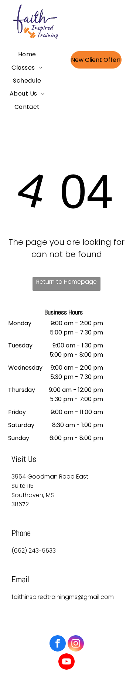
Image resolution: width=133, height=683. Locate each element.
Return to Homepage (66, 281)
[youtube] (66, 662)
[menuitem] (27, 54)
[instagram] (76, 644)
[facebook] (58, 644)
